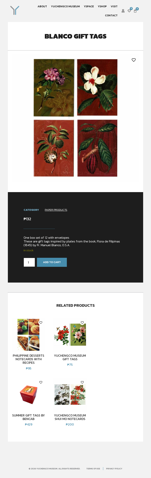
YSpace (89, 6)
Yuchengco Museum (65, 6)
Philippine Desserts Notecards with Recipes (28, 359)
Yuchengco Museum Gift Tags (70, 357)
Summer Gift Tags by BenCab (28, 417)
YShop (102, 6)
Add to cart (52, 262)
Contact (111, 15)
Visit (114, 6)
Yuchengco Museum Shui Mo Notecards (70, 417)
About (42, 6)
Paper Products (56, 210)
